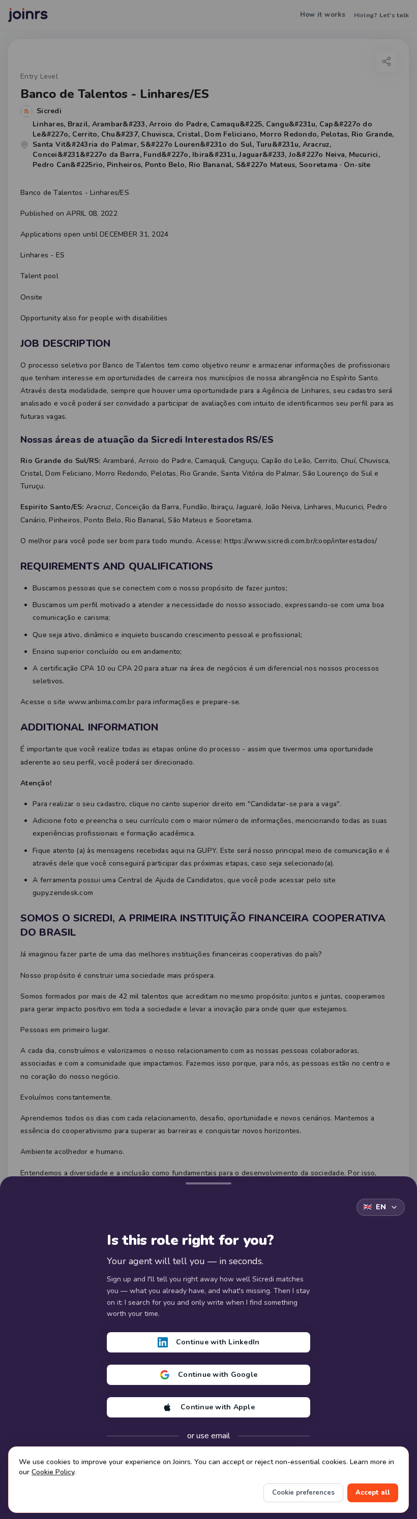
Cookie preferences (303, 1492)
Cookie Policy (53, 1472)
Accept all (372, 1492)
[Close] (208, 1181)
